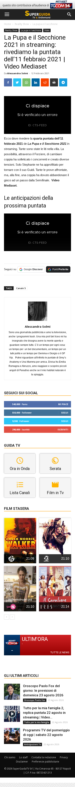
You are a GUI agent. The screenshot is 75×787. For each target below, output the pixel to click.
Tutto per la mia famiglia (36, 722)
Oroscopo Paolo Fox (34, 700)
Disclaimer (22, 761)
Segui (64, 412)
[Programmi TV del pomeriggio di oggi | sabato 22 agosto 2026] (12, 736)
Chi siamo (9, 757)
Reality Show (22, 24)
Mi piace (63, 404)
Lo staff (23, 757)
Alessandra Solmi (17, 73)
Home (7, 24)
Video (46, 30)
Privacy (64, 757)
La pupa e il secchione (45, 24)
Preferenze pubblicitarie (45, 761)
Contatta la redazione (43, 757)
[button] (69, 14)
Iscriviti (63, 429)
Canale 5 (21, 288)
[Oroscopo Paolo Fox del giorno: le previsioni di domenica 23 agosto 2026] (12, 692)
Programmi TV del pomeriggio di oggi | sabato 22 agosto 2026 (46, 734)
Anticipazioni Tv (32, 744)
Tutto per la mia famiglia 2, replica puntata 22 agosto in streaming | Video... (44, 712)
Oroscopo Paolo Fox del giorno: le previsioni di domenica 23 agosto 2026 (43, 690)
